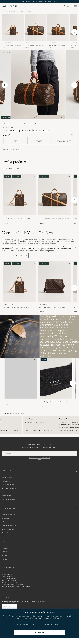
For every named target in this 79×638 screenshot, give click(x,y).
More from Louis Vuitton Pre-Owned (29, 232)
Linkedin (4, 559)
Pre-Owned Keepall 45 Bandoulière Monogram (56, 45)
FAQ (3, 522)
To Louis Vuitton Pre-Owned (13, 255)
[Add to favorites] (33, 176)
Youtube (4, 555)
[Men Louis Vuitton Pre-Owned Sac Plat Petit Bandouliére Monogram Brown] (13, 27)
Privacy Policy (6, 496)
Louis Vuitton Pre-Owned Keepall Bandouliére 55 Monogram (54, 219)
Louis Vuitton (7, 43)
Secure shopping (7, 477)
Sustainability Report (8, 499)
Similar (14, 162)
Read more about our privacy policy (39, 458)
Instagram (5, 548)
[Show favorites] (68, 6)
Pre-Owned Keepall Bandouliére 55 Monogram (34, 45)
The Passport (6, 481)
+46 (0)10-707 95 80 (10, 582)
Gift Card (5, 533)
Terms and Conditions (9, 488)
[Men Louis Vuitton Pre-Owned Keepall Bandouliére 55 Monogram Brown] (35, 27)
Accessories (6, 52)
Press (3, 492)
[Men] (21, 378)
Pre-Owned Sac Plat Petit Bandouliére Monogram (11, 45)
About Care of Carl (8, 485)
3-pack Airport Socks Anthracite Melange (54, 402)
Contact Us (5, 518)
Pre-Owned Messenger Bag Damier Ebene (52, 307)
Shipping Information (9, 514)
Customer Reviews (8, 529)
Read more (59, 618)
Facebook (5, 552)
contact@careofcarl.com (15, 584)
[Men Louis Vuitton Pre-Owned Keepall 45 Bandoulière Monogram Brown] (58, 27)
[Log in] (64, 6)
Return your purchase (9, 525)
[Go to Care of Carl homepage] (9, 6)
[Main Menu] (75, 6)
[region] (39, 425)
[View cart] (71, 6)
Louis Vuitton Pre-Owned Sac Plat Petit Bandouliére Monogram (17, 219)
